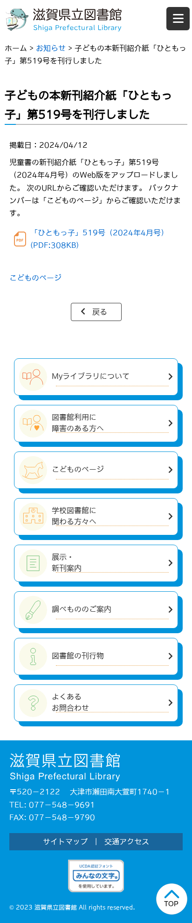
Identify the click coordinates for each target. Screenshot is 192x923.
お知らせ (51, 48)
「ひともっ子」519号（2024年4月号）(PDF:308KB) (99, 239)
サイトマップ (65, 841)
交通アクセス (126, 841)
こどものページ (35, 277)
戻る (99, 311)
